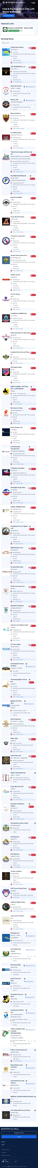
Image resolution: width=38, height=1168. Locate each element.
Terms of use (5, 1149)
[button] (3, 2)
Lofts (2, 1144)
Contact (3, 1152)
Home (3, 1142)
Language (4, 1159)
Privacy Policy (5, 1155)
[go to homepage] (15, 2)
